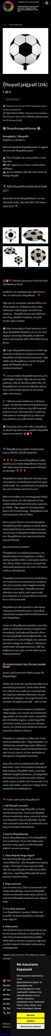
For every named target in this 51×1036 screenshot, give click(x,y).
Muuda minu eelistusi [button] (31, 1026)
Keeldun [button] (30, 1021)
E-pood (5, 25)
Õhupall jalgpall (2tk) (16, 25)
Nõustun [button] (31, 1015)
